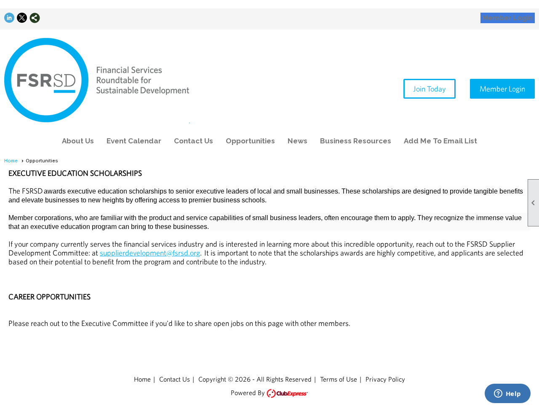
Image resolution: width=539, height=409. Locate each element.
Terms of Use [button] (338, 379)
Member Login (508, 18)
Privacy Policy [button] (385, 379)
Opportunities (250, 141)
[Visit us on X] (22, 18)
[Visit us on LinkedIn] (9, 18)
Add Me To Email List (440, 141)
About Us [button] (78, 141)
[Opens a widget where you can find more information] (507, 394)
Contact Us (193, 141)
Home (11, 161)
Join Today (429, 88)
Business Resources (355, 141)
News (297, 141)
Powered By (248, 392)
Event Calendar (134, 141)
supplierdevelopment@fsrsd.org (150, 252)
